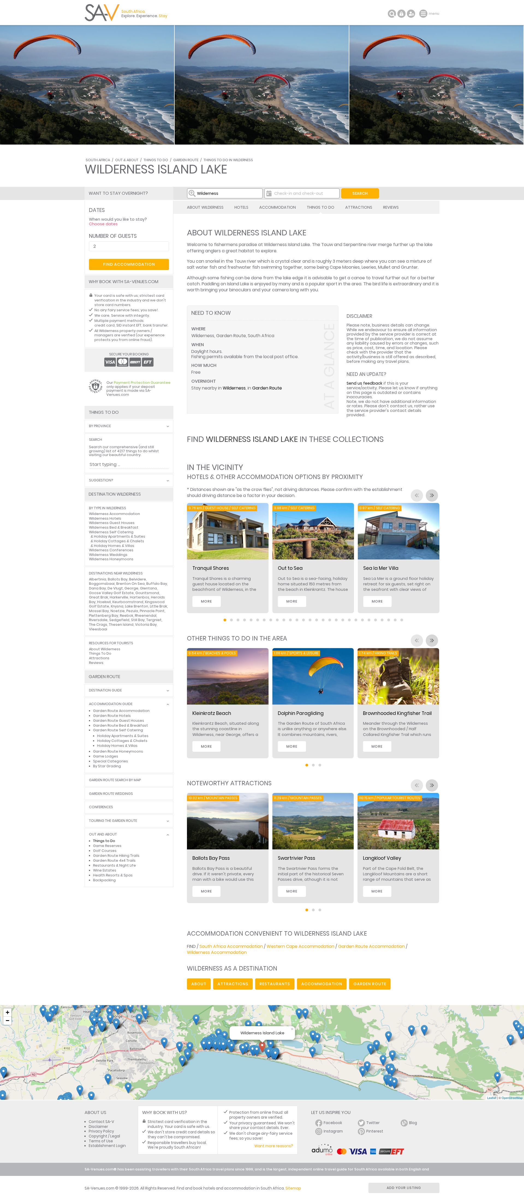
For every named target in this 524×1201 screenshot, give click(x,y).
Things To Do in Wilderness (228, 160)
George (131, 588)
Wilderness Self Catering (111, 532)
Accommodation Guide (110, 704)
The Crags (98, 624)
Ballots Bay (117, 579)
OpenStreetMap (512, 1097)
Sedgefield (119, 620)
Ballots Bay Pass (211, 858)
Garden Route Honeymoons (118, 751)
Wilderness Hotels (105, 518)
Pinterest (374, 1131)
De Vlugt (115, 588)
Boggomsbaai (102, 583)
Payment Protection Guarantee (142, 382)
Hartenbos (139, 597)
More (206, 601)
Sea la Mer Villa (380, 568)
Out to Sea (290, 568)
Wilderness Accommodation (217, 952)
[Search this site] (392, 14)
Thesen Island (121, 624)
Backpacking (104, 880)
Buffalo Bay (156, 583)
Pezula (132, 611)
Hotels (241, 207)
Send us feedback (364, 383)
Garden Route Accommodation (371, 946)
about (198, 984)
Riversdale (98, 620)
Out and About (103, 834)
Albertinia (97, 579)
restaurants (275, 984)
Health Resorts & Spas (113, 875)
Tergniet (154, 620)
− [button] (7, 1020)
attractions (233, 984)
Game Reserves (107, 845)
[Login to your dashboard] (401, 14)
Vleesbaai (98, 629)
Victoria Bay (146, 624)
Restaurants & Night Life (114, 865)
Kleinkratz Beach (211, 713)
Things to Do (104, 840)
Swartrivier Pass (296, 858)
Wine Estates (104, 870)
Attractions (358, 207)
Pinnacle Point (152, 611)
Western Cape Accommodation (300, 946)
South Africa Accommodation (231, 946)
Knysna (117, 606)
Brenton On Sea (130, 583)
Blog (413, 1122)
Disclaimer (98, 1126)
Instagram (333, 1131)
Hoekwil (104, 602)
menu (424, 14)
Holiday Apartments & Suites (119, 536)
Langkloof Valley (382, 858)
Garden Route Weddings (111, 794)
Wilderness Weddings (108, 554)
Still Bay (138, 620)
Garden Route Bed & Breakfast (120, 725)
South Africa (98, 160)
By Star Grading (107, 766)
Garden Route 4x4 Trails (114, 860)
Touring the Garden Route (113, 821)
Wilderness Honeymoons (111, 559)
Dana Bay (97, 588)
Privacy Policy (101, 1131)
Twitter (373, 1122)
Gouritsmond (147, 593)
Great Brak (98, 597)
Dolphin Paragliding (301, 713)
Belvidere (137, 579)
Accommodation (277, 207)
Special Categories (110, 761)
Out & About (126, 160)
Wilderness (234, 388)
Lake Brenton (136, 606)
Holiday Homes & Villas (114, 545)
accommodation (321, 984)
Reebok (126, 615)
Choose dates (103, 224)
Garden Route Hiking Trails (116, 855)
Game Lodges (105, 756)
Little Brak (158, 606)
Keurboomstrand (127, 602)
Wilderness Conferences (111, 550)
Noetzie (118, 611)
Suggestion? (101, 480)
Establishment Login (107, 1145)
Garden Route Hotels (112, 715)
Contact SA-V (101, 1121)
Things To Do (156, 160)
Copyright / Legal (104, 1136)
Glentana (148, 588)
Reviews (391, 207)
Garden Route (185, 160)
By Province (100, 426)
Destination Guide (105, 690)
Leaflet (491, 1097)
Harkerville (119, 597)
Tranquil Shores (210, 568)
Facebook (333, 1122)
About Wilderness (205, 207)
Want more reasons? (273, 1146)
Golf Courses (105, 850)
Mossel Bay (99, 611)
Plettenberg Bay (103, 615)
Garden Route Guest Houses (118, 720)
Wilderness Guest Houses (112, 522)
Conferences (101, 807)
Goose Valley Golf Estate (111, 593)
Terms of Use (101, 1141)
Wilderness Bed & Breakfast (113, 527)
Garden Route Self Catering (118, 730)
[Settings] (411, 14)
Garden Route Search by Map (115, 780)
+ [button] (7, 1012)
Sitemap (293, 1188)
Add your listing (404, 1187)
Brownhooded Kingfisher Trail (397, 713)
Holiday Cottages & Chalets (119, 541)
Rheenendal (145, 615)
